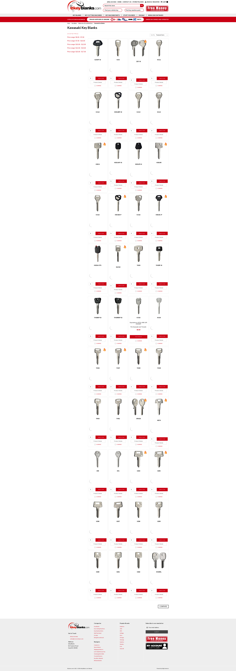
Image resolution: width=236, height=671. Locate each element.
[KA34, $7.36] (158, 305)
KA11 (159, 60)
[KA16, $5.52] (138, 203)
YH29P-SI (159, 265)
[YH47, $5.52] (118, 356)
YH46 (97, 368)
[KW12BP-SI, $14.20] (118, 100)
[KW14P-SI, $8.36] (138, 150)
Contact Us (127, 2)
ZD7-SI (138, 61)
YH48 (138, 368)
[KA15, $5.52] (97, 203)
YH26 (138, 265)
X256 (97, 521)
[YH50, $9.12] (97, 406)
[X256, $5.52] (97, 509)
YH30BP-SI (97, 317)
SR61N (138, 418)
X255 (159, 471)
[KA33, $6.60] (138, 305)
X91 (118, 471)
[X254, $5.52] (138, 459)
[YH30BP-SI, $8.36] (97, 305)
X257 (118, 521)
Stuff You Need (129, 15)
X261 (118, 572)
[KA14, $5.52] (158, 100)
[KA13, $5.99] (138, 100)
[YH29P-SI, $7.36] (158, 253)
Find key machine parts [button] (133, 10)
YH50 (97, 418)
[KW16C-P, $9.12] (158, 203)
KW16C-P (159, 215)
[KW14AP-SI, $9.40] (118, 150)
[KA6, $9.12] (118, 48)
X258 (138, 521)
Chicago (122, 637)
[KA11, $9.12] (158, 48)
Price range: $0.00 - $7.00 (75, 37)
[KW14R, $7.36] (158, 150)
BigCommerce (165, 668)
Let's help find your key (99, 651)
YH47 (118, 368)
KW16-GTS (97, 265)
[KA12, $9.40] (97, 100)
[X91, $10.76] (118, 459)
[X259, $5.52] (158, 509)
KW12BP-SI (118, 112)
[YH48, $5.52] (138, 356)
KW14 (98, 164)
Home (119, 2)
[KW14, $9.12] (97, 150)
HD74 (159, 420)
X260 (97, 572)
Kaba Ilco (122, 626)
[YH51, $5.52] (118, 406)
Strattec (122, 644)
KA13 (138, 112)
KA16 (138, 215)
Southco (122, 642)
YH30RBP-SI (118, 317)
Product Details (98, 82)
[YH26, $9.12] (138, 253)
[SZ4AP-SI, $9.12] (97, 48)
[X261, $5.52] (118, 560)
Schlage (122, 633)
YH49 (159, 368)
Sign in (149, 2)
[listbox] (162, 35)
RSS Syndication (98, 660)
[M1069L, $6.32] (158, 560)
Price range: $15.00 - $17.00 (76, 51)
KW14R (159, 162)
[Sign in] (157, 646)
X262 (138, 572)
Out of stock (138, 336)
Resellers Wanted (98, 658)
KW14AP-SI (118, 162)
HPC (121, 631)
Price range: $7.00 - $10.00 (76, 41)
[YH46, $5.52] (97, 356)
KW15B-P (118, 215)
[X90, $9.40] (97, 459)
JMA (121, 628)
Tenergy (122, 639)
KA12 (97, 112)
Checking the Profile (99, 654)
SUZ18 (118, 267)
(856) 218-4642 (74, 636)
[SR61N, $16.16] (138, 406)
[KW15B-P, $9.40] (118, 203)
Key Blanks (77, 15)
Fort (121, 646)
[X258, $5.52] (138, 509)
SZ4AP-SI (97, 60)
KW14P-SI (138, 164)
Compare (98, 85)
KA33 (138, 317)
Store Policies (138, 2)
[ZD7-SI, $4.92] (138, 48)
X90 (98, 471)
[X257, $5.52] (118, 509)
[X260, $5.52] (97, 560)
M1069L (159, 572)
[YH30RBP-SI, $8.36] (118, 305)
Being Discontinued (155, 15)
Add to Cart (101, 78)
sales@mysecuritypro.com (76, 639)
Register (156, 2)
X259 (159, 521)
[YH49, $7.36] (158, 356)
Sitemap (90, 668)
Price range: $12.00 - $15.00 (76, 48)
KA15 (97, 215)
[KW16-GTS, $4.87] (97, 253)
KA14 (159, 112)
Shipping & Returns (98, 649)
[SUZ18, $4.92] (118, 253)
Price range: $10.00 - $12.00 (76, 44)
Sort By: (153, 35)
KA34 (159, 317)
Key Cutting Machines (93, 15)
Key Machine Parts (113, 15)
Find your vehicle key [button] (112, 10)
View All (122, 648)
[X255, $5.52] (158, 459)
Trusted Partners (98, 656)
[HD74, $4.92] (158, 406)
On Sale (141, 15)
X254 (138, 471)
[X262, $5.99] (138, 560)
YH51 (118, 418)
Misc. (121, 635)
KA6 (118, 60)
